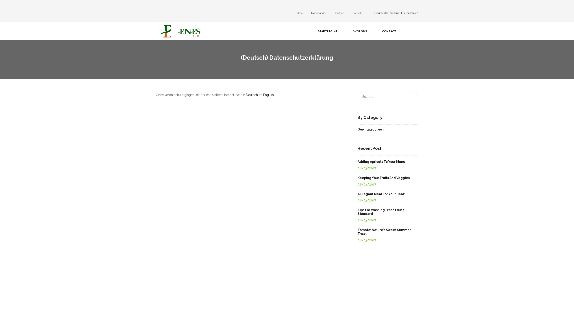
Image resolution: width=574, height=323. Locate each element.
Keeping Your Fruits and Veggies (384, 178)
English (268, 95)
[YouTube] (177, 5)
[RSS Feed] (190, 5)
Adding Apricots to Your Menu (381, 162)
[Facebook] (157, 5)
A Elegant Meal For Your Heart (382, 194)
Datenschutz (410, 13)
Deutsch (252, 95)
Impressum (393, 13)
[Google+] (170, 5)
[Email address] (184, 5)
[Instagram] (164, 5)
